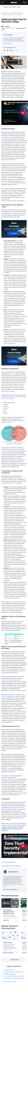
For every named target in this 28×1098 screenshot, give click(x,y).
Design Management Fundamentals (11, 866)
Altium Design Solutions (8, 862)
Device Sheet (14, 449)
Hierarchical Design (19, 451)
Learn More (14, 233)
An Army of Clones (9, 969)
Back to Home (15, 959)
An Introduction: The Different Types (13, 971)
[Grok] (17, 50)
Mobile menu (2, 2)
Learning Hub (4, 12)
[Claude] (11, 50)
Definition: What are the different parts (14, 978)
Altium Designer (7, 200)
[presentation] (25, 896)
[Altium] (14, 2)
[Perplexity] (7, 50)
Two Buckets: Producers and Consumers (14, 976)
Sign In (25, 2)
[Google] (14, 50)
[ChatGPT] (4, 50)
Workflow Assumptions (10, 974)
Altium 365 (16, 200)
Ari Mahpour (7, 26)
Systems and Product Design (12, 7)
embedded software (13, 779)
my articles (11, 704)
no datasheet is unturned (8, 137)
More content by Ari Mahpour (10, 889)
